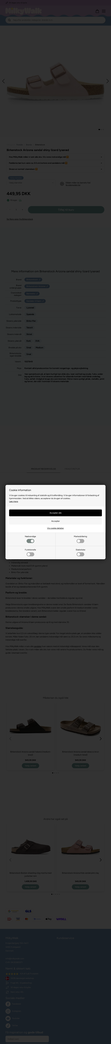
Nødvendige (30, 536)
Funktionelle (30, 550)
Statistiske (80, 550)
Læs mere (13, 501)
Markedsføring (80, 536)
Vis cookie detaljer (55, 528)
